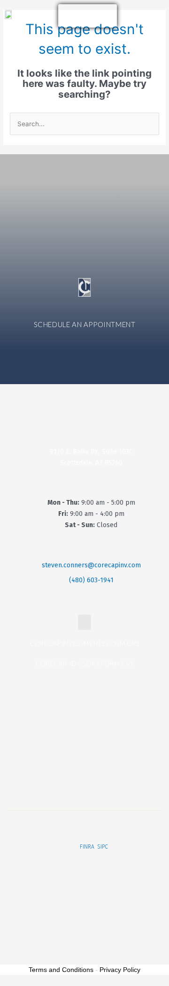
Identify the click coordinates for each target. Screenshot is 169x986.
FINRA (87, 846)
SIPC (102, 846)
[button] (49, 16)
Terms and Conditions (61, 969)
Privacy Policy (120, 969)
